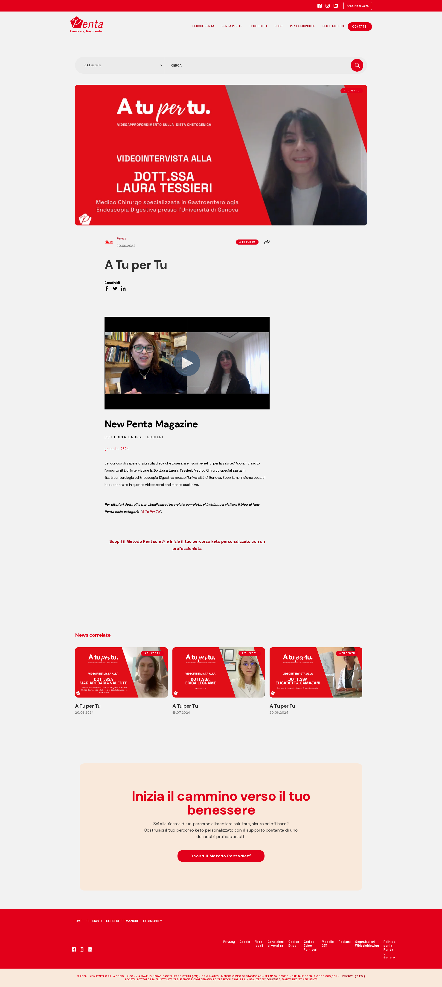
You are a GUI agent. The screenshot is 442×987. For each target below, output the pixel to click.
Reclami (345, 942)
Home (78, 921)
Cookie (245, 942)
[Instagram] (328, 6)
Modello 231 (328, 944)
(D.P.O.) (360, 976)
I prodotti (258, 26)
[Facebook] (320, 6)
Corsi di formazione (122, 921)
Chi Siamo (94, 921)
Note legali (259, 944)
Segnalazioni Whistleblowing (367, 944)
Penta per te (232, 26)
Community (152, 921)
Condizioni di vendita (276, 944)
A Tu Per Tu (151, 511)
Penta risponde (302, 26)
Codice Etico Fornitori (310, 946)
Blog (278, 26)
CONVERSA (273, 979)
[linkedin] (336, 6)
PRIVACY (347, 976)
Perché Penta (203, 26)
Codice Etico (293, 944)
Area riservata (358, 6)
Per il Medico (333, 26)
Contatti (359, 27)
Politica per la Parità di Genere (389, 949)
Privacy (229, 942)
